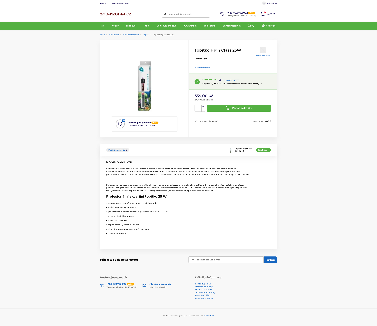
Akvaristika (114, 35)
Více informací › (202, 67)
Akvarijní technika (131, 35)
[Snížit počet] (203, 110)
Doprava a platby (203, 289)
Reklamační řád (202, 295)
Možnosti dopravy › (231, 80)
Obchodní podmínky (205, 292)
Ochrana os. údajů (204, 286)
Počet (198, 108)
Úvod (102, 35)
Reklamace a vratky (120, 3)
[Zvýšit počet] (203, 106)
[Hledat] (165, 14)
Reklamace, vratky (204, 298)
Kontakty (104, 3)
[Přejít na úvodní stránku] (115, 14)
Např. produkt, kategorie (180, 14)
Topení (146, 35)
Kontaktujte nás (203, 284)
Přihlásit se (272, 3)
